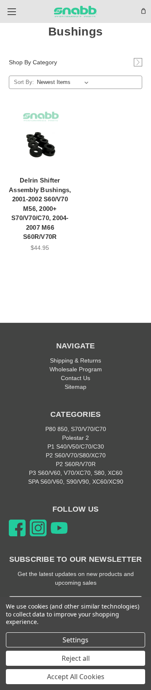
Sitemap (75, 386)
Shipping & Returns (75, 360)
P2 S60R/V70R (76, 464)
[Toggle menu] (11, 11)
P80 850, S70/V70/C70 (75, 429)
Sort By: (24, 82)
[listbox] (64, 82)
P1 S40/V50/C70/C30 (75, 446)
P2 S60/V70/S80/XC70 (76, 455)
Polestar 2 (75, 437)
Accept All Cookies (75, 676)
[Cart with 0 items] (143, 11)
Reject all (76, 658)
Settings (75, 639)
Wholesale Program (75, 369)
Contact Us (75, 378)
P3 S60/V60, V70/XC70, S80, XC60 (75, 472)
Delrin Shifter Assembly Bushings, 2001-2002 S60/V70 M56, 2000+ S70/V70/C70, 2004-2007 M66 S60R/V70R (40, 208)
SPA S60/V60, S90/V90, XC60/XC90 (75, 481)
